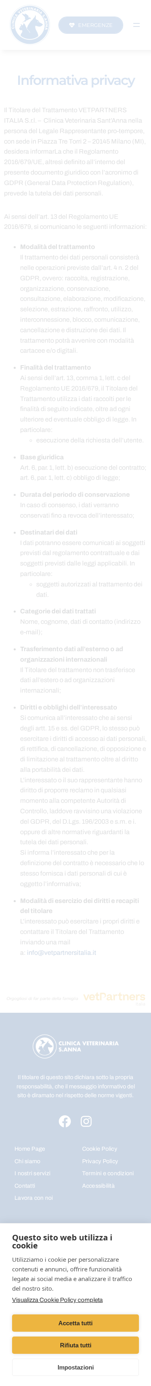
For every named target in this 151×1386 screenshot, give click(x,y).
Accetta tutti (75, 1323)
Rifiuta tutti (75, 1345)
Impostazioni (76, 1367)
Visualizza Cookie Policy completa (57, 1300)
